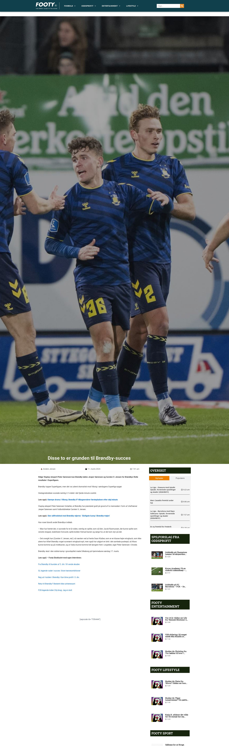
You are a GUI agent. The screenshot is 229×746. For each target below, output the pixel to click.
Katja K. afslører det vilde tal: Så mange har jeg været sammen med (176, 716)
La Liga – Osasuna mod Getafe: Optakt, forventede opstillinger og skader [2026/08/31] (163, 489)
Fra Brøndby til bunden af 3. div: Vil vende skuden (59, 564)
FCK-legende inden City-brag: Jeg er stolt (55, 590)
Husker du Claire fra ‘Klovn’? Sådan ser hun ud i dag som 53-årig (175, 683)
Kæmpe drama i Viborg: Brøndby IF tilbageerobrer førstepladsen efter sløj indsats (83, 500)
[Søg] (182, 6)
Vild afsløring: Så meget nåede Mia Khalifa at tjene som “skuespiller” (176, 636)
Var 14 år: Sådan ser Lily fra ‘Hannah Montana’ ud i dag (176, 620)
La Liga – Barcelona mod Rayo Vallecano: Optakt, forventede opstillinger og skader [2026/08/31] (162, 514)
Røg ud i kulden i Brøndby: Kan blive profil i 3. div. (58, 577)
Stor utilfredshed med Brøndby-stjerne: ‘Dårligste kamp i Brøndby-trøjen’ (79, 516)
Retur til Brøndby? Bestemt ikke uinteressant (56, 584)
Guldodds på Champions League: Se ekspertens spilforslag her (176, 554)
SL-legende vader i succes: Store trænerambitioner (59, 571)
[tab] (159, 478)
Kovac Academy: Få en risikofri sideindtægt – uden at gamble (175, 570)
